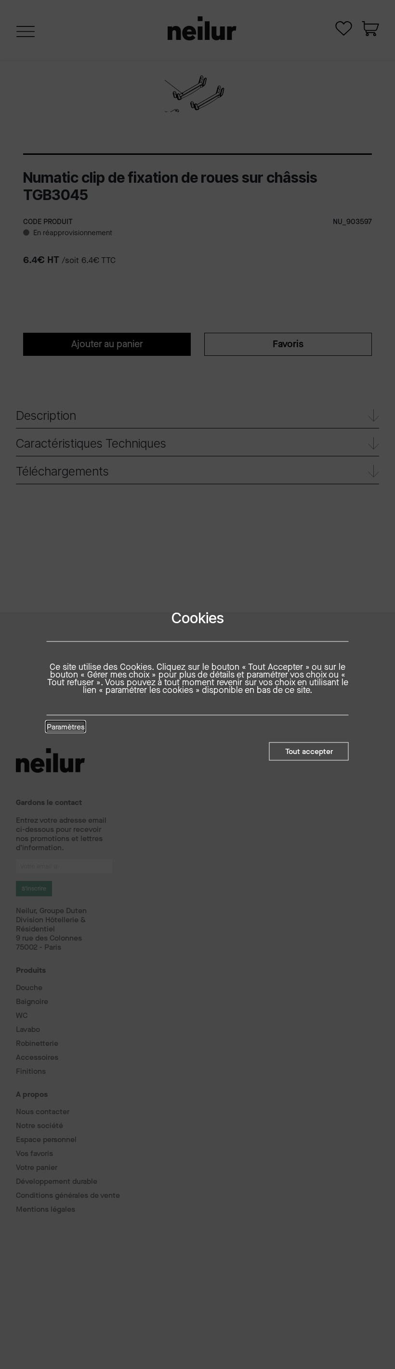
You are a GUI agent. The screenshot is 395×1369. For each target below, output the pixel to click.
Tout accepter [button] (309, 751)
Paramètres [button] (66, 727)
